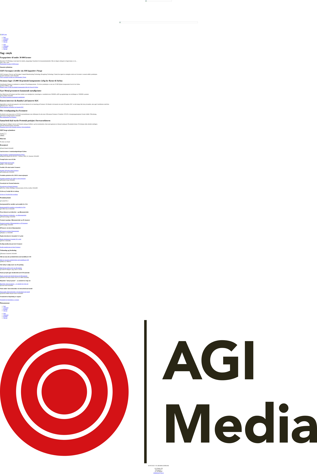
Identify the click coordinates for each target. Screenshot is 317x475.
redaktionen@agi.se (158, 473)
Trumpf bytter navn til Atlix (7, 162)
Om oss (5, 41)
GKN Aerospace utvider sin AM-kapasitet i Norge (13, 77)
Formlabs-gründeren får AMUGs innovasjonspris (13, 178)
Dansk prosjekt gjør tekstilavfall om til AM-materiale (13, 276)
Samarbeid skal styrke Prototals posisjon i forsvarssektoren (15, 127)
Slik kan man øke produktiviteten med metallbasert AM (14, 260)
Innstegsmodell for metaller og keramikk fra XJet (12, 207)
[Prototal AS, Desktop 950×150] (158, 22)
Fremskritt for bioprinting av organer (9, 300)
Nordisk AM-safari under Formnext (9, 170)
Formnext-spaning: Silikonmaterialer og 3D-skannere (14, 223)
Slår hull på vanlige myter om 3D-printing (11, 268)
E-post (2, 133)
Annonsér (5, 39)
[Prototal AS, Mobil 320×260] (158, 1)
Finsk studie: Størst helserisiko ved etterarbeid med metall (15, 292)
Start (4, 37)
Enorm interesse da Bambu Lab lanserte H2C (12, 107)
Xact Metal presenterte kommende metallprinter (12, 97)
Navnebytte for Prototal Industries (9, 186)
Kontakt (5, 40)
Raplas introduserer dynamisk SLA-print (10, 239)
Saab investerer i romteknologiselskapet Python (12, 154)
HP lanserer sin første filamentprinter (9, 231)
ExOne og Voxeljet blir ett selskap (9, 194)
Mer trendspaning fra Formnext (8, 117)
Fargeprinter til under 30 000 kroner (9, 64)
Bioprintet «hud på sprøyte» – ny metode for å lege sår (14, 284)
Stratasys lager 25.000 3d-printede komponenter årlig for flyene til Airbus (19, 87)
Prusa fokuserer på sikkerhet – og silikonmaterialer (13, 215)
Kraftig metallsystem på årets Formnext (10, 247)
